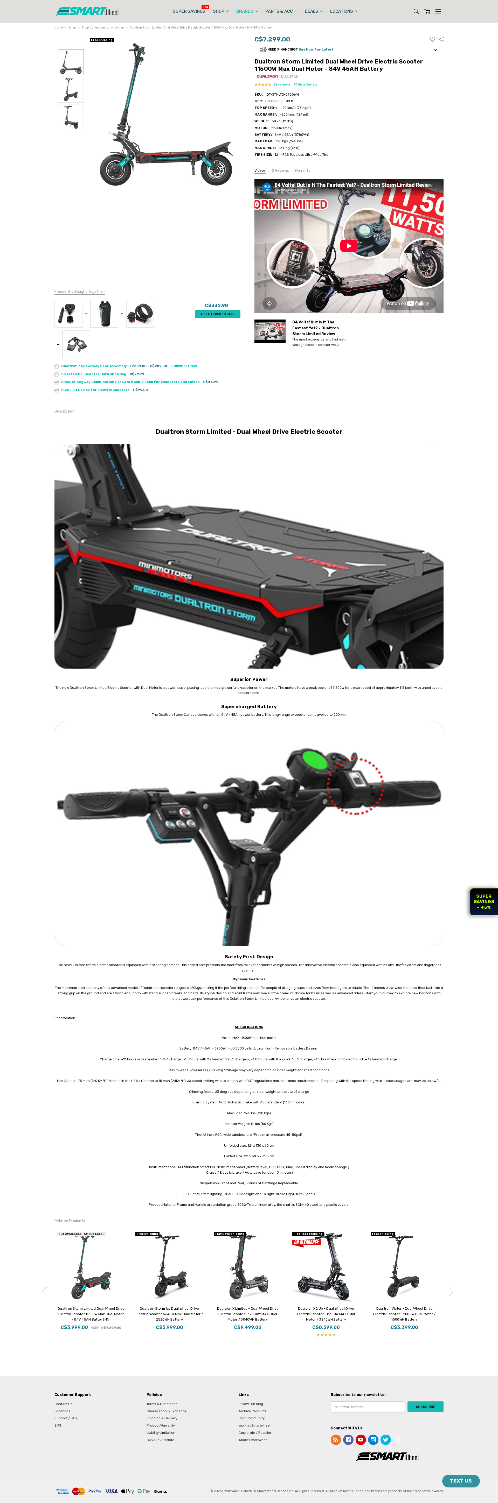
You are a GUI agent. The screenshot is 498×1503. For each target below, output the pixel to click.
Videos (260, 170)
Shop (219, 11)
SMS (57, 1425)
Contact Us (63, 1404)
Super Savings (189, 11)
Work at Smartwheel (255, 1425)
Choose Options (183, 366)
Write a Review (305, 84)
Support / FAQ (65, 1418)
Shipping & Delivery (162, 1418)
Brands (245, 11)
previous (44, 1292)
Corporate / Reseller (255, 1433)
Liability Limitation (161, 1433)
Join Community (252, 1418)
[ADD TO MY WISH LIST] (118, 1238)
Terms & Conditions (162, 1404)
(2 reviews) (283, 84)
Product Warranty (161, 1425)
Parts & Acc (279, 11)
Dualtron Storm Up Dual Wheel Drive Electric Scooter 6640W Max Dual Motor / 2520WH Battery (169, 1314)
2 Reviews (280, 170)
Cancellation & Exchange (167, 1411)
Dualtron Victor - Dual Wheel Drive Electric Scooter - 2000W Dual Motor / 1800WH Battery (404, 1314)
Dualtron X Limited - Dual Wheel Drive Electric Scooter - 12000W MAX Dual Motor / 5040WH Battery (247, 1314)
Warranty (302, 170)
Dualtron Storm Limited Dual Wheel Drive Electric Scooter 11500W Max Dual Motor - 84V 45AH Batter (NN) (91, 1314)
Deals (312, 11)
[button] (349, 49)
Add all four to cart (217, 314)
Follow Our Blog (251, 1404)
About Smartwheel (253, 1440)
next (451, 1292)
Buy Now (247, 1292)
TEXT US (461, 1481)
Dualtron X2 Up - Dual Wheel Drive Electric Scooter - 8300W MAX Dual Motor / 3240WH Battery (326, 1314)
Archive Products (252, 1411)
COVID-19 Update (160, 1440)
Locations (342, 11)
